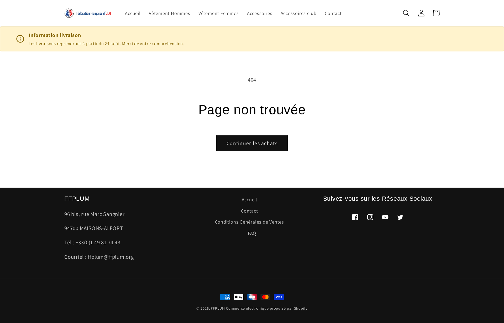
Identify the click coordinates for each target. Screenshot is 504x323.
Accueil (249, 199)
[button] (406, 13)
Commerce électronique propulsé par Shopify (267, 308)
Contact (249, 211)
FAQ (252, 233)
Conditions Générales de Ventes (249, 222)
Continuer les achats (252, 143)
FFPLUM (218, 308)
